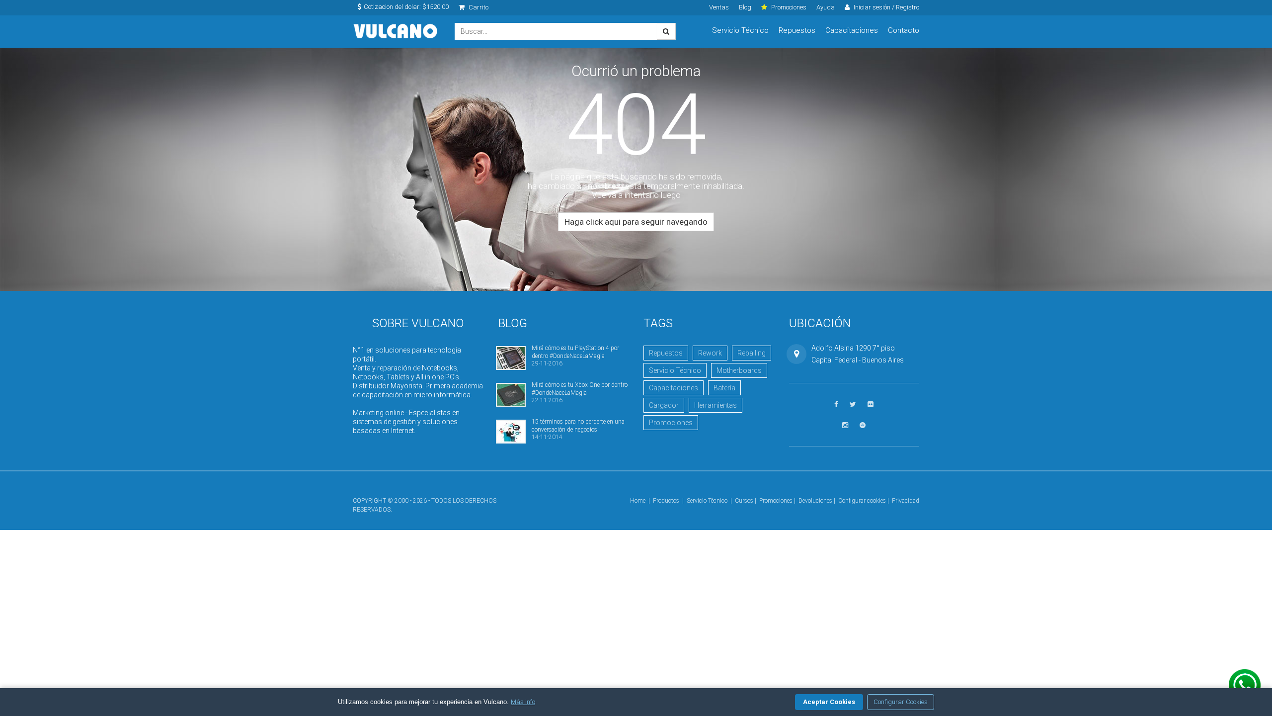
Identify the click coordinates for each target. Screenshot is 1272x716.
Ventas (719, 7)
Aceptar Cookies (829, 702)
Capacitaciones (851, 30)
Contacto (903, 30)
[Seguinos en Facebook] (836, 404)
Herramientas (715, 405)
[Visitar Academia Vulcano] (863, 425)
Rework (710, 353)
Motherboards (739, 370)
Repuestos (797, 30)
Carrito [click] (477, 7)
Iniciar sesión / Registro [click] (885, 7)
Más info (523, 702)
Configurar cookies (862, 500)
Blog (745, 7)
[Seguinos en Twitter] (853, 404)
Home (637, 500)
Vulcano (396, 31)
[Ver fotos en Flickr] (871, 404)
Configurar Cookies (901, 702)
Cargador (664, 405)
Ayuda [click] (825, 7)
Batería (724, 388)
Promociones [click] (788, 7)
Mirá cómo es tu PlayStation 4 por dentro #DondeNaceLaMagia (575, 352)
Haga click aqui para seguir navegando (636, 222)
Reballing (751, 353)
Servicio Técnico (740, 30)
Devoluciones (815, 500)
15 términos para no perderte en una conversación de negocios (578, 425)
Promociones (671, 423)
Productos (666, 500)
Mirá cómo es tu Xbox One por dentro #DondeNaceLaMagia (580, 388)
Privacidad (905, 500)
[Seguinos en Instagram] (845, 425)
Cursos (744, 500)
